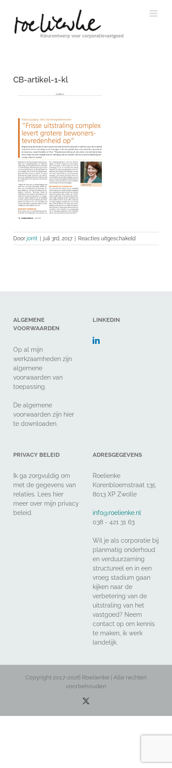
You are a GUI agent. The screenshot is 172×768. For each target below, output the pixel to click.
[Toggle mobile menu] (154, 13)
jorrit (31, 238)
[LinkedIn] (96, 340)
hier (69, 414)
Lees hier (50, 494)
